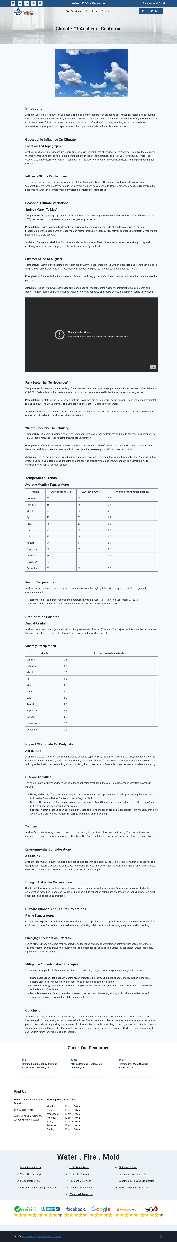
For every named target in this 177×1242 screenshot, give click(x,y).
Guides (25, 1060)
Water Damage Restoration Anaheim (41, 1236)
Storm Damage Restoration (133, 1187)
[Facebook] (13, 3)
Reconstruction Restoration (133, 1174)
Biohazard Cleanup (128, 1167)
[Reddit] (40, 3)
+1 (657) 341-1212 (23, 1110)
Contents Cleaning (79, 1174)
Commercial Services (80, 1187)
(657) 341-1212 (151, 11)
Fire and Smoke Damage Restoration (39, 1187)
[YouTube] (26, 3)
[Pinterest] (33, 3)
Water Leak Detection (81, 1194)
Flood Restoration (30, 1180)
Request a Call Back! (154, 3)
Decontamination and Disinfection (136, 1180)
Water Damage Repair (31, 1174)
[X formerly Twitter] (20, 3)
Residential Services (80, 1180)
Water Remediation (30, 1167)
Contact (106, 11)
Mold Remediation (79, 1167)
